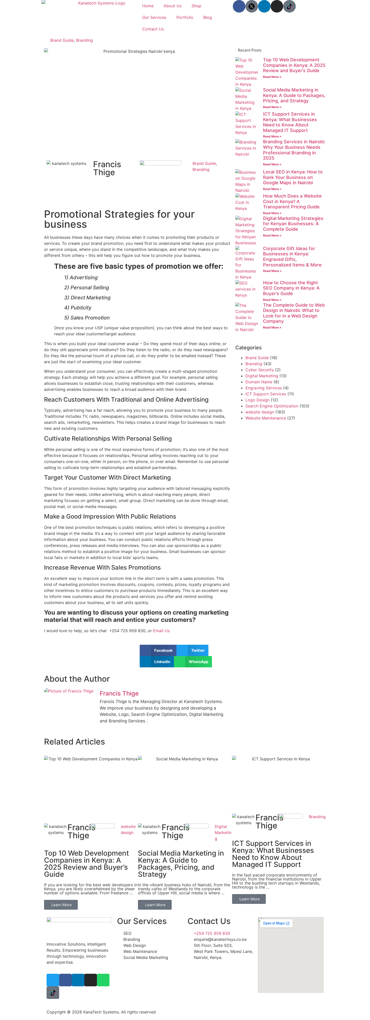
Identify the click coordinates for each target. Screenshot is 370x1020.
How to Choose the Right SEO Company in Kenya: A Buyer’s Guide (291, 288)
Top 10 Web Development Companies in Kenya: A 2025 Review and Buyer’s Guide (294, 65)
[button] (158, 650)
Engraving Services (263, 387)
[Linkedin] (264, 6)
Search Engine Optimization (271, 405)
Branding (84, 40)
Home (148, 5)
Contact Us (153, 28)
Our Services (154, 17)
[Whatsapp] (103, 980)
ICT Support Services (265, 393)
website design (259, 411)
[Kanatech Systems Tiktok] (289, 6)
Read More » (272, 77)
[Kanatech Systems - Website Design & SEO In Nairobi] (251, 6)
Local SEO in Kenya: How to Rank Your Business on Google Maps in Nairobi (293, 177)
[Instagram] (277, 6)
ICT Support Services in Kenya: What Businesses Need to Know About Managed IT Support (290, 122)
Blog (207, 17)
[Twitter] (53, 980)
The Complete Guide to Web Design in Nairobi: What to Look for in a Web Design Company (294, 313)
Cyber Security (259, 369)
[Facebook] (239, 6)
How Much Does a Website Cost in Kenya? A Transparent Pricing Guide (292, 201)
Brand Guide (62, 40)
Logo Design (257, 399)
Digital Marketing (261, 375)
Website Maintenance (265, 418)
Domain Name (258, 381)
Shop (196, 5)
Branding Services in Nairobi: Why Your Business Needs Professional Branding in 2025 (294, 150)
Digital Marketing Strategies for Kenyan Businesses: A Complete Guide (293, 224)
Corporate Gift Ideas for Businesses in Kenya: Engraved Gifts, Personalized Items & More (292, 256)
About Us (172, 5)
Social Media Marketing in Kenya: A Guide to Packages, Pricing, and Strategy (294, 95)
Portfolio (184, 17)
